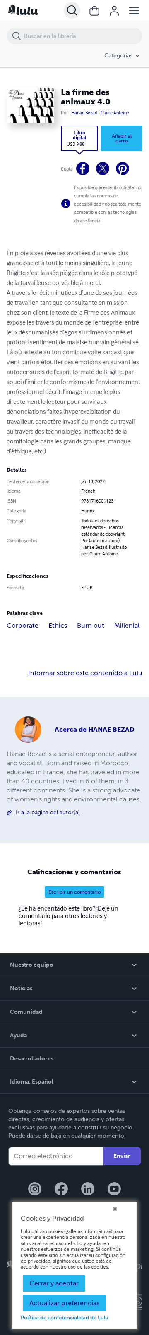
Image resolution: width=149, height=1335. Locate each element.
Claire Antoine (115, 113)
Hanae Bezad (84, 113)
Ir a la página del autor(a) (48, 812)
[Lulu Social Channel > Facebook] (61, 1189)
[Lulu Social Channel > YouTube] (114, 1189)
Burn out (90, 625)
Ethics (57, 625)
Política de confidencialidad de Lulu (64, 1317)
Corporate (22, 625)
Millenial (126, 625)
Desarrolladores (31, 1058)
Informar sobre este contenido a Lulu (85, 673)
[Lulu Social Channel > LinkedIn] (87, 1189)
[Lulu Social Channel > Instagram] (34, 1189)
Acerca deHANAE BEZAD (95, 729)
